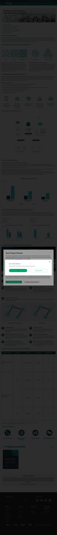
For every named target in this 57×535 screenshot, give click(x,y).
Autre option (38, 270)
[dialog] (28, 267)
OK (18, 270)
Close (49, 261)
